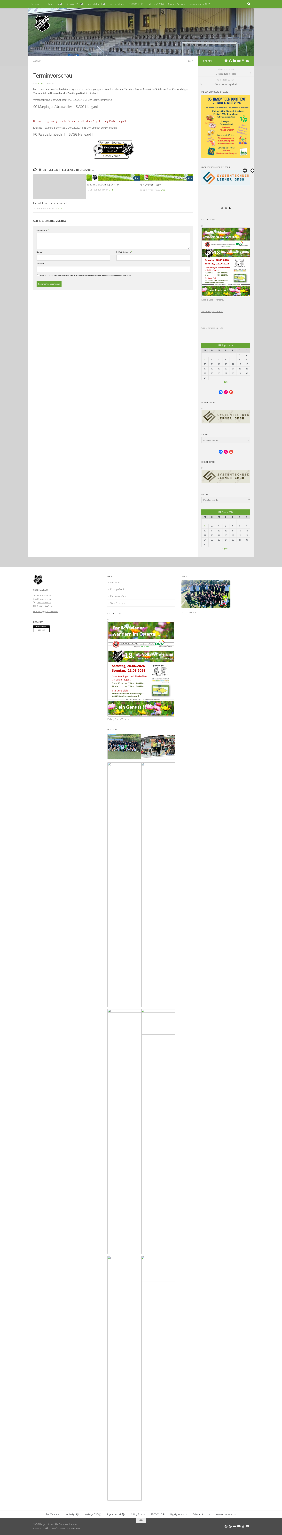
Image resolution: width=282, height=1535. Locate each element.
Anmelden (115, 582)
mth (40, 83)
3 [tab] (230, 208)
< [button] (252, 170)
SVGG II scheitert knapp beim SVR (103, 184)
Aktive (37, 61)
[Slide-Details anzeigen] (225, 187)
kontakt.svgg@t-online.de (45, 611)
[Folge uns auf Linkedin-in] (234, 60)
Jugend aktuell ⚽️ (96, 4)
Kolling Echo (116, 4)
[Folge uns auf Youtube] (238, 60)
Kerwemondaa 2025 (200, 4)
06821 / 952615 (44, 602)
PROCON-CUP (135, 4)
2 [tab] (226, 208)
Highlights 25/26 (155, 4)
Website (40, 263)
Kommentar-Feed (118, 596)
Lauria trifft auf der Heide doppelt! (50, 203)
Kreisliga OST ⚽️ (75, 4)
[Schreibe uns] (247, 60)
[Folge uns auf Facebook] (226, 60)
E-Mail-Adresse (124, 251)
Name (40, 251)
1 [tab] (222, 208)
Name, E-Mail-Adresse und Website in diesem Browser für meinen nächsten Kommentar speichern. (86, 275)
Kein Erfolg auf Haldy (150, 185)
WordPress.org (117, 603)
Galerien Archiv (175, 4)
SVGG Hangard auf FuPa (212, 311)
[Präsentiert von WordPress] (47, 1528)
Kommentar (43, 230)
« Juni (224, 381)
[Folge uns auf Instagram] (243, 60)
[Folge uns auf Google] (230, 60)
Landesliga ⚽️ (55, 4)
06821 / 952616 (44, 605)
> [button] (244, 170)
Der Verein (36, 4)
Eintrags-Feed (117, 589)
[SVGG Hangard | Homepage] (42, 24)
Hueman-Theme (73, 1528)
